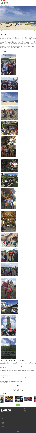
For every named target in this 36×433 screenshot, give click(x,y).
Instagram (25, 409)
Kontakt (2, 423)
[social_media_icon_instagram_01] (3, 0)
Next (35, 30)
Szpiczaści (2, 425)
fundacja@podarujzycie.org (32, 0)
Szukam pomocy (3, 419)
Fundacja (2, 418)
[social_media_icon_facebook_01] (1, 0)
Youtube (24, 410)
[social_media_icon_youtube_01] (4, 0)
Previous (1, 30)
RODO (11, 429)
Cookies (13, 429)
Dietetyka (2, 426)
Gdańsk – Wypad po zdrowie (13, 400)
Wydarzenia (3, 32)
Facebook (25, 408)
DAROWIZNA (25, 415)
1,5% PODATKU (25, 414)
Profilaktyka (2, 424)
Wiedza (2, 422)
